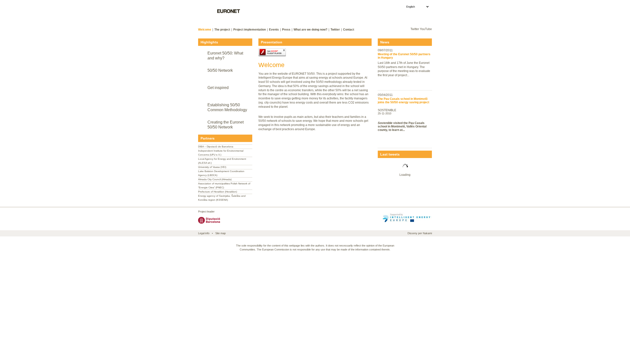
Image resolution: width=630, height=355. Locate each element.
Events (274, 29)
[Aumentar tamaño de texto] (424, 18)
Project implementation (249, 29)
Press (286, 29)
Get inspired (218, 88)
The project (222, 29)
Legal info (203, 233)
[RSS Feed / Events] (400, 30)
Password (362, 18)
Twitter (335, 29)
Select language (392, 6)
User (322, 18)
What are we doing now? (310, 29)
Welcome (204, 29)
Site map (220, 233)
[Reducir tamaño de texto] (419, 18)
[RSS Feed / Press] (407, 30)
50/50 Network (220, 70)
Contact (348, 29)
